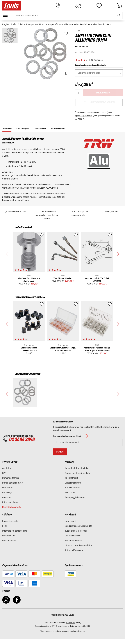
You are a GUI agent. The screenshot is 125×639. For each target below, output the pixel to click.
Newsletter (7, 487)
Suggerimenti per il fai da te (77, 473)
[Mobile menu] (5, 15)
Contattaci (7, 468)
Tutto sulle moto (72, 487)
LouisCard (7, 497)
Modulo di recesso (73, 540)
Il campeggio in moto (74, 497)
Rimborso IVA (8, 535)
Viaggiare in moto (73, 483)
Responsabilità (9, 540)
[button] (119, 15)
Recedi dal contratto (11, 507)
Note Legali (70, 521)
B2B (4, 473)
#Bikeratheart (71, 478)
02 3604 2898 (22, 439)
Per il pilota (70, 492)
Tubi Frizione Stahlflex (63, 278)
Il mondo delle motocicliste (77, 468)
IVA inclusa (102, 112)
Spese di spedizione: (83, 116)
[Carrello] (120, 5)
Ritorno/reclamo (10, 502)
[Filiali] (58, 5)
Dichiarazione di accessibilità (78, 545)
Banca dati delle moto (12, 483)
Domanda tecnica (10, 478)
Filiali (4, 526)
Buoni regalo (8, 492)
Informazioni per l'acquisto (14, 531)
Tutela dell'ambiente (74, 550)
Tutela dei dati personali (76, 531)
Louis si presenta (10, 521)
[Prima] (118, 254)
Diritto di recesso (72, 535)
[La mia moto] (78, 5)
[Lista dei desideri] (99, 5)
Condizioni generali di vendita (78, 526)
